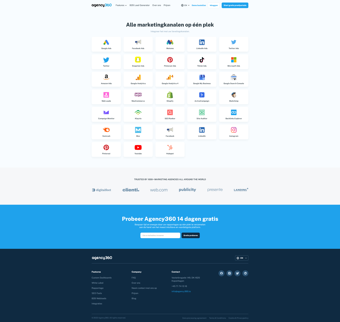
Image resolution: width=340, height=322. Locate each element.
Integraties (97, 303)
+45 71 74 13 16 (179, 286)
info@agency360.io (181, 291)
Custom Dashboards (102, 277)
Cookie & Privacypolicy (238, 318)
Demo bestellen (199, 5)
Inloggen (214, 5)
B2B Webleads (99, 298)
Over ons (156, 5)
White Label (97, 283)
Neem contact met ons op (144, 288)
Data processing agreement (194, 318)
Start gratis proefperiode (235, 5)
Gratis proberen (191, 235)
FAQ (134, 277)
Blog (134, 298)
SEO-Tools (97, 293)
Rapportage (97, 288)
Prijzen (167, 5)
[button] (121, 5)
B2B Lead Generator (140, 5)
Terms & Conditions (217, 318)
